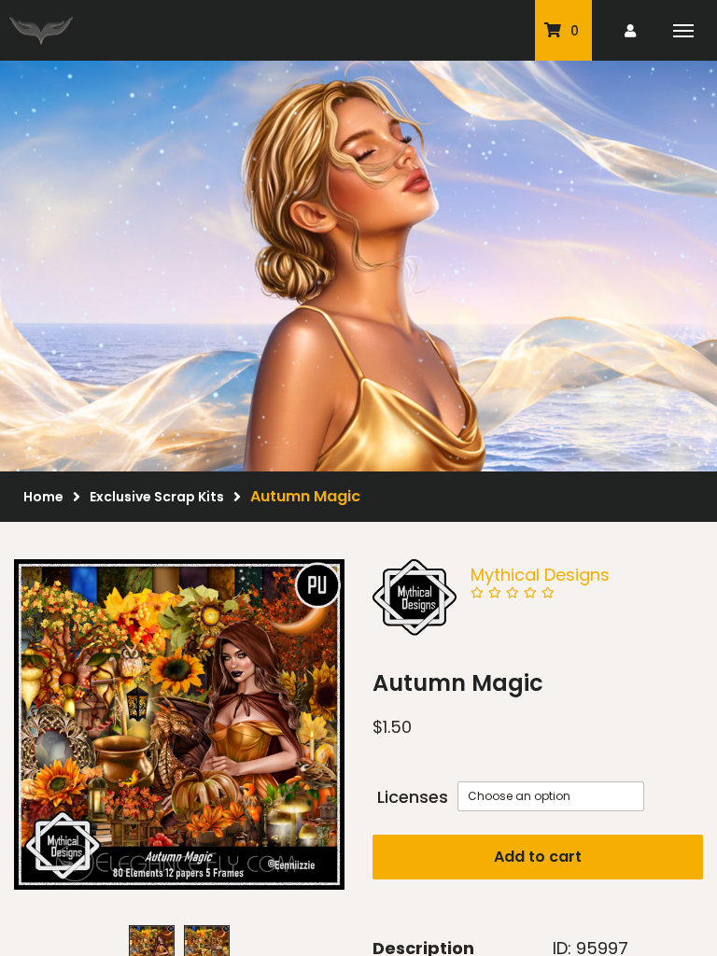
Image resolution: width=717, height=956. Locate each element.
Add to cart (538, 856)
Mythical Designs (540, 574)
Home (43, 496)
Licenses (412, 796)
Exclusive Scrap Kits (157, 496)
